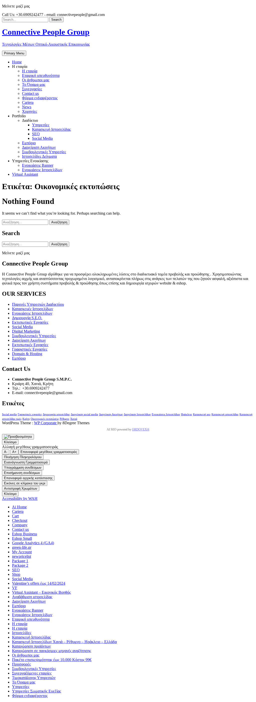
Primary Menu (14, 53)
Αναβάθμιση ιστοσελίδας (32, 597)
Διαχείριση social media (84, 414)
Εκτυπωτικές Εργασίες (30, 322)
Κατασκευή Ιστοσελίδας (31, 637)
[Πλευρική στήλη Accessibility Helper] (18, 436)
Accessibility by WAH (20, 498)
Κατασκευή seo (201, 414)
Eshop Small (22, 538)
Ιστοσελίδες (21, 633)
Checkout (19, 520)
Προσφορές (21, 664)
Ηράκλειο (186, 414)
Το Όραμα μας (23, 682)
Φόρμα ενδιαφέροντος (30, 696)
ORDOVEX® (140, 429)
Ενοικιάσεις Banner (27, 610)
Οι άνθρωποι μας (25, 655)
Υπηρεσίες (20, 687)
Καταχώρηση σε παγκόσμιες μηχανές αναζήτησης (51, 651)
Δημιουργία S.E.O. (27, 318)
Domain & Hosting (27, 354)
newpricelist (21, 556)
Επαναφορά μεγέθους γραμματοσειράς (48, 452)
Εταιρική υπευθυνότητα (31, 619)
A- (5, 452)
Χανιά (73, 419)
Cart (15, 516)
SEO (16, 570)
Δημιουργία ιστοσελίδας (56, 414)
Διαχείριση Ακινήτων (29, 340)
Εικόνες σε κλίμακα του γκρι (24, 483)
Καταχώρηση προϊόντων (31, 646)
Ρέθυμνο (64, 419)
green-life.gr (21, 547)
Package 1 (20, 561)
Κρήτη (26, 419)
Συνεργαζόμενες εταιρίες (32, 673)
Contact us (20, 529)
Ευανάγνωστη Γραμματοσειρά (26, 462)
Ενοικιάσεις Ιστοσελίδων (32, 313)
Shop (16, 574)
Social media (9, 414)
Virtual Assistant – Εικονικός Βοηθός (41, 592)
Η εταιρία (19, 624)
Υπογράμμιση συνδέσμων (23, 467)
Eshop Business (24, 534)
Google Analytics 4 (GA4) (33, 543)
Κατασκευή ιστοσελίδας (225, 414)
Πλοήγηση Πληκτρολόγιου (23, 457)
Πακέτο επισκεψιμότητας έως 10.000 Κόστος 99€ (52, 660)
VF (14, 588)
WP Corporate (46, 423)
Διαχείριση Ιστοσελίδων (137, 414)
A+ (14, 452)
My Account (22, 552)
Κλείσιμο (10, 442)
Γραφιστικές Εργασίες (29, 349)
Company (20, 525)
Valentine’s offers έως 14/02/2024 (38, 583)
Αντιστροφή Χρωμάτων (20, 488)
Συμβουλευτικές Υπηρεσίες (34, 336)
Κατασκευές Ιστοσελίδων (32, 309)
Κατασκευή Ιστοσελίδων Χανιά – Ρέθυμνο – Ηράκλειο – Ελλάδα (64, 642)
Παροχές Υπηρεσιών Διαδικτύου (38, 304)
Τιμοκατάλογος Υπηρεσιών (34, 678)
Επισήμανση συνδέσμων (22, 473)
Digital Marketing (26, 331)
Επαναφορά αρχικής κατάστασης (28, 478)
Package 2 (20, 565)
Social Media (22, 327)
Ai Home (19, 507)
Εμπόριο (19, 358)
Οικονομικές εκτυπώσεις (45, 419)
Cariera (18, 511)
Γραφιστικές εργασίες (30, 414)
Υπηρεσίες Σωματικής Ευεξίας (36, 691)
